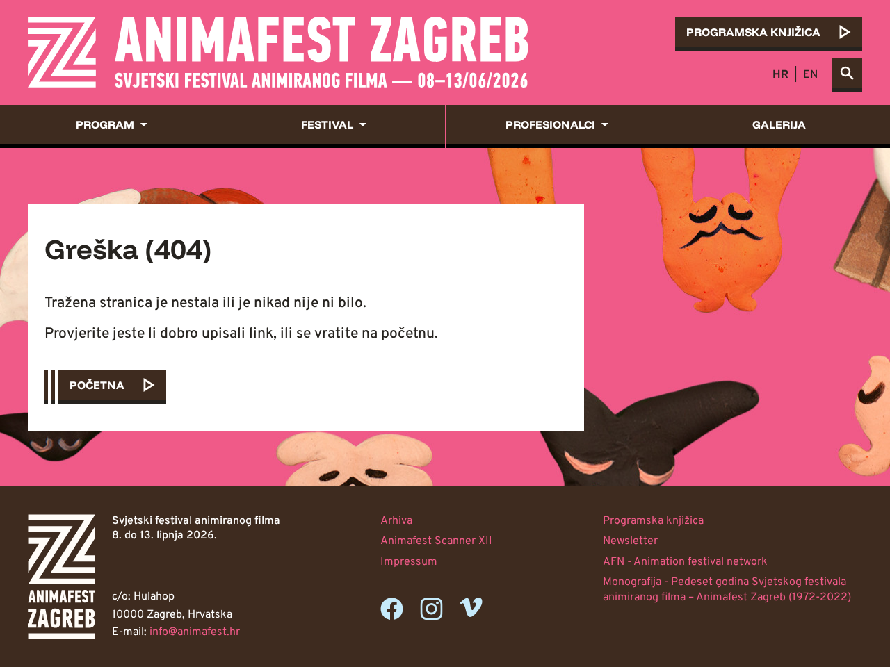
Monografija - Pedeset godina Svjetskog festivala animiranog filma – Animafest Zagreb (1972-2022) (727, 589)
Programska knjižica (653, 521)
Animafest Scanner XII (436, 541)
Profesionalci (550, 124)
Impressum (408, 562)
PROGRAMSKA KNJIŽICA (753, 32)
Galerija (779, 124)
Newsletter (630, 541)
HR (780, 75)
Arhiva (396, 521)
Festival (327, 124)
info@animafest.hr (194, 632)
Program (105, 124)
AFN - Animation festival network (685, 562)
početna (97, 385)
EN (810, 75)
